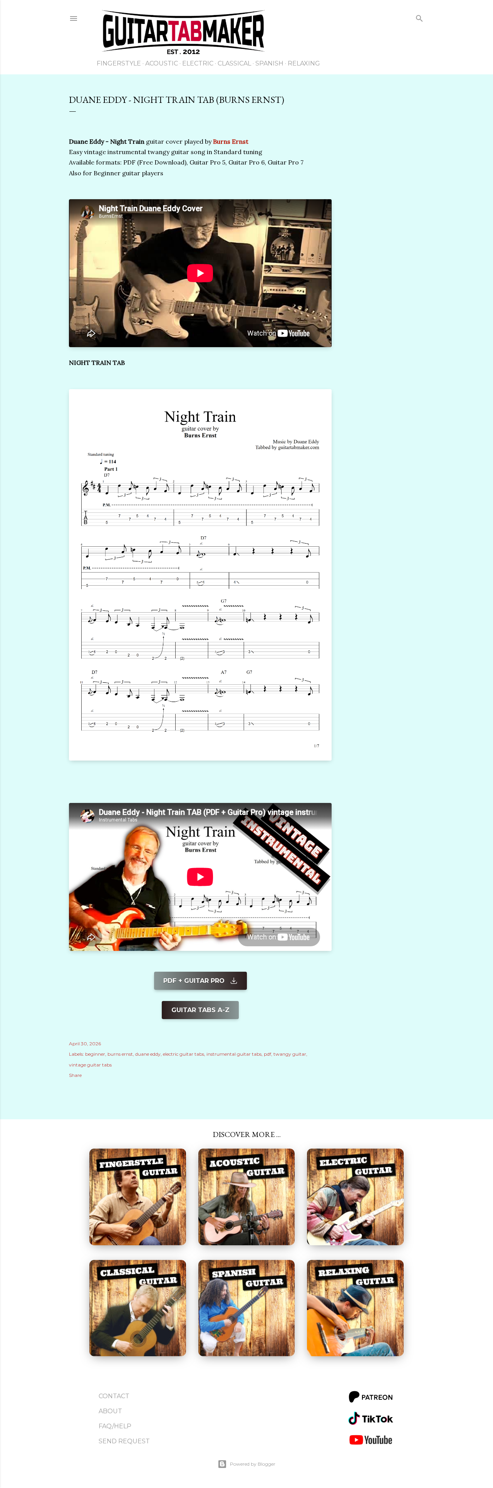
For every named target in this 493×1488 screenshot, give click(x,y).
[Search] (419, 19)
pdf (267, 1054)
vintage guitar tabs (90, 1065)
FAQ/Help (115, 1426)
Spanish (269, 63)
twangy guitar (289, 1054)
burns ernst (120, 1054)
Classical (234, 63)
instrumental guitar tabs (234, 1054)
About (110, 1411)
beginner (95, 1054)
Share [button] (75, 1075)
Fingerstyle (119, 63)
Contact (114, 1396)
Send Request (124, 1441)
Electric (197, 63)
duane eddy (148, 1054)
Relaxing (304, 63)
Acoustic (161, 63)
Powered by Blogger (252, 1464)
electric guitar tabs (183, 1054)
